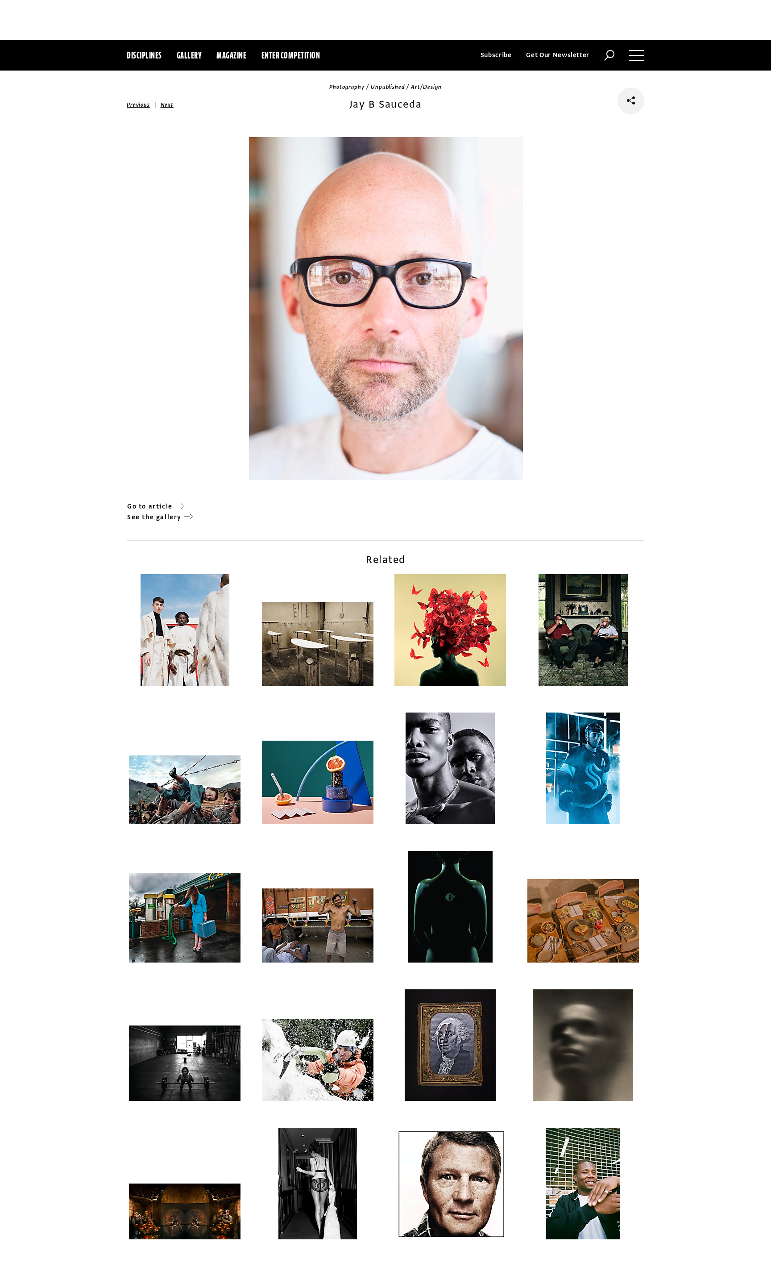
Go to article (150, 506)
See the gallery (154, 517)
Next (167, 104)
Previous (138, 104)
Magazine (231, 55)
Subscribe (496, 55)
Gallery (189, 55)
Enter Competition (290, 55)
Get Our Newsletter (557, 55)
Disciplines (144, 55)
